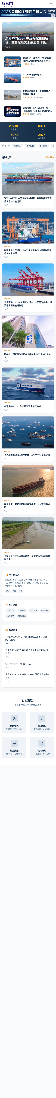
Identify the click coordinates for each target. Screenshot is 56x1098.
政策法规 (45, 610)
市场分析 (30, 146)
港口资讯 (43, 146)
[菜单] (51, 4)
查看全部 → (49, 157)
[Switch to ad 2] (28, 18)
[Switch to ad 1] (27, 18)
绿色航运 (22, 616)
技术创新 (10, 616)
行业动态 (17, 146)
